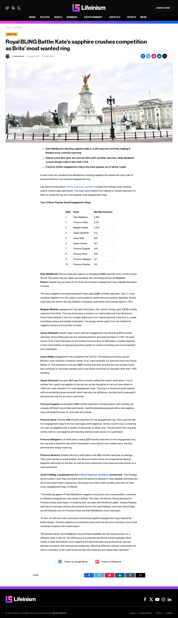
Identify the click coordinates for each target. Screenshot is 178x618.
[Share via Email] (164, 56)
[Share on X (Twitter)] (148, 56)
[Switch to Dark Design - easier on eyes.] (19, 8)
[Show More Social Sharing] (170, 56)
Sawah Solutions (59, 613)
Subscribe (163, 8)
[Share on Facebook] (143, 56)
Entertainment (93, 17)
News (32, 17)
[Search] (13, 8)
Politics (45, 17)
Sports (131, 17)
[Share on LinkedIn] (159, 56)
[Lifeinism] (89, 8)
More (143, 17)
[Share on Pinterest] (153, 56)
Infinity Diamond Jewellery (80, 186)
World (58, 17)
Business (72, 17)
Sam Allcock (19, 56)
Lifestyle (114, 17)
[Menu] (7, 8)
